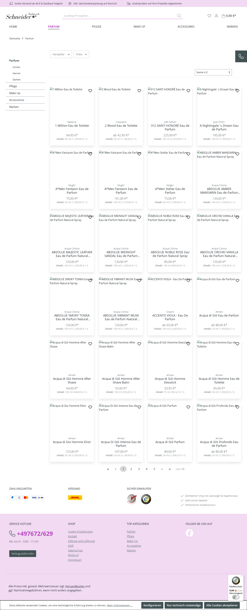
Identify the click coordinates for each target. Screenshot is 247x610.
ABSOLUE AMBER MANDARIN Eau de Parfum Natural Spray (219, 190)
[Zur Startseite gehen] (22, 15)
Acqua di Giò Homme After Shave (72, 380)
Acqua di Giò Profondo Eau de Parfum (219, 443)
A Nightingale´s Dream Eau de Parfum (219, 127)
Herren (16, 73)
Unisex (16, 67)
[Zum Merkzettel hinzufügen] (90, 91)
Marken (14, 107)
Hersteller (59, 54)
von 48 (180, 469)
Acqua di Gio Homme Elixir (72, 442)
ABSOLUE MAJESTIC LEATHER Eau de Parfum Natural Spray (72, 254)
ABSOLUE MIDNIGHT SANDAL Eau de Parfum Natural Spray (121, 254)
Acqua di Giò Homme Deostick (170, 380)
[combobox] (119, 15)
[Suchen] (179, 15)
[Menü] (242, 577)
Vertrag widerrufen (22, 553)
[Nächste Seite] (162, 469)
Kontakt (72, 536)
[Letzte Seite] (169, 469)
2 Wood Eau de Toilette (121, 126)
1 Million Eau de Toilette (72, 126)
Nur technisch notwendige (184, 605)
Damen (17, 79)
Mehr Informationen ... (120, 605)
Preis (79, 54)
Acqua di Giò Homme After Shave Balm (121, 380)
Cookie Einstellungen (80, 531)
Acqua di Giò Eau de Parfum (219, 315)
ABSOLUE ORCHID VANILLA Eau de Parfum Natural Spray (219, 254)
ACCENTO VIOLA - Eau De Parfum (170, 317)
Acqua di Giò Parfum (170, 442)
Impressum (74, 560)
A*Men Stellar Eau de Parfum (170, 190)
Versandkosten (75, 586)
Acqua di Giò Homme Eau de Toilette (219, 380)
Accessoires (16, 100)
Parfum (14, 60)
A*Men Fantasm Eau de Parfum (72, 190)
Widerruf (73, 555)
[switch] (236, 597)
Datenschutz (75, 550)
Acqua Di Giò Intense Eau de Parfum (121, 443)
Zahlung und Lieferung (81, 541)
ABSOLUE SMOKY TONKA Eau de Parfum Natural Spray (72, 317)
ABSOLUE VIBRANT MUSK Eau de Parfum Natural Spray (121, 317)
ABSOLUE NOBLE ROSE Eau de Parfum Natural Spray (170, 254)
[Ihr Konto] (216, 15)
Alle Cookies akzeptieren (222, 605)
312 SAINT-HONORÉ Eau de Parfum (170, 127)
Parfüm (131, 531)
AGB (70, 546)
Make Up (14, 93)
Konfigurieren (152, 605)
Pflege (13, 86)
